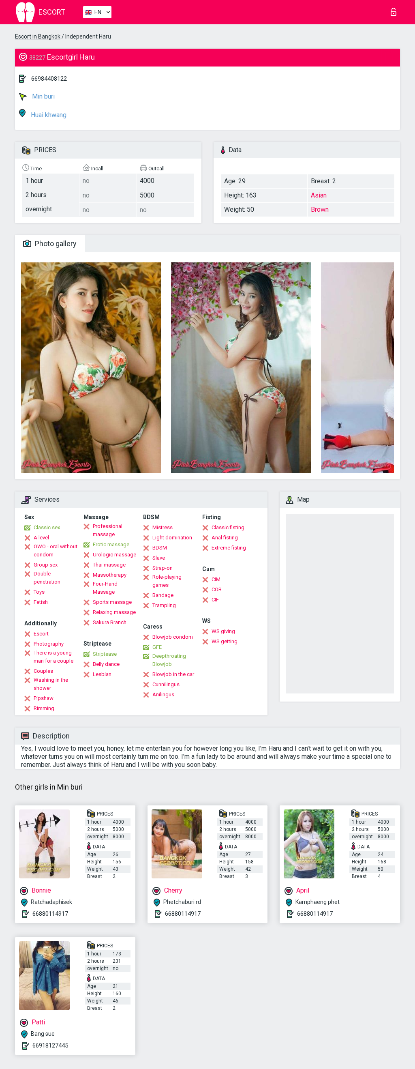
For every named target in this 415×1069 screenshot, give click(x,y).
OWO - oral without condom (55, 550)
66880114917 (50, 913)
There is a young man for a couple (53, 657)
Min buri (42, 96)
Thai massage (109, 565)
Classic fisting (228, 527)
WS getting (224, 641)
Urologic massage (114, 555)
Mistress (162, 527)
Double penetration (47, 578)
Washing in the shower (51, 684)
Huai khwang (47, 115)
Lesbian (102, 674)
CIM (216, 579)
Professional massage (107, 530)
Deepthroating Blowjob (169, 660)
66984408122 (49, 78)
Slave (158, 558)
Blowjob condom (172, 637)
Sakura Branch (109, 622)
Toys (39, 592)
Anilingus (163, 694)
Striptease (105, 654)
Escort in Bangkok (37, 36)
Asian (319, 195)
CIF (215, 600)
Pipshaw (43, 698)
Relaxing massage (114, 612)
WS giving (223, 631)
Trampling (164, 605)
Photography (49, 644)
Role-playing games (167, 581)
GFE (157, 647)
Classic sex (47, 527)
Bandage (162, 595)
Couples (43, 671)
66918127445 (50, 1045)
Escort (41, 634)
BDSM (159, 548)
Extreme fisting (229, 548)
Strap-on (162, 568)
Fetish (41, 602)
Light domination (172, 537)
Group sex (46, 565)
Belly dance (106, 664)
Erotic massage (111, 544)
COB (217, 589)
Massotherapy (109, 575)
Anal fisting (225, 537)
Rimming (44, 708)
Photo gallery (55, 243)
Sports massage (112, 602)
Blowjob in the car (173, 674)
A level (41, 537)
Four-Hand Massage (105, 588)
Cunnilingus (166, 684)
